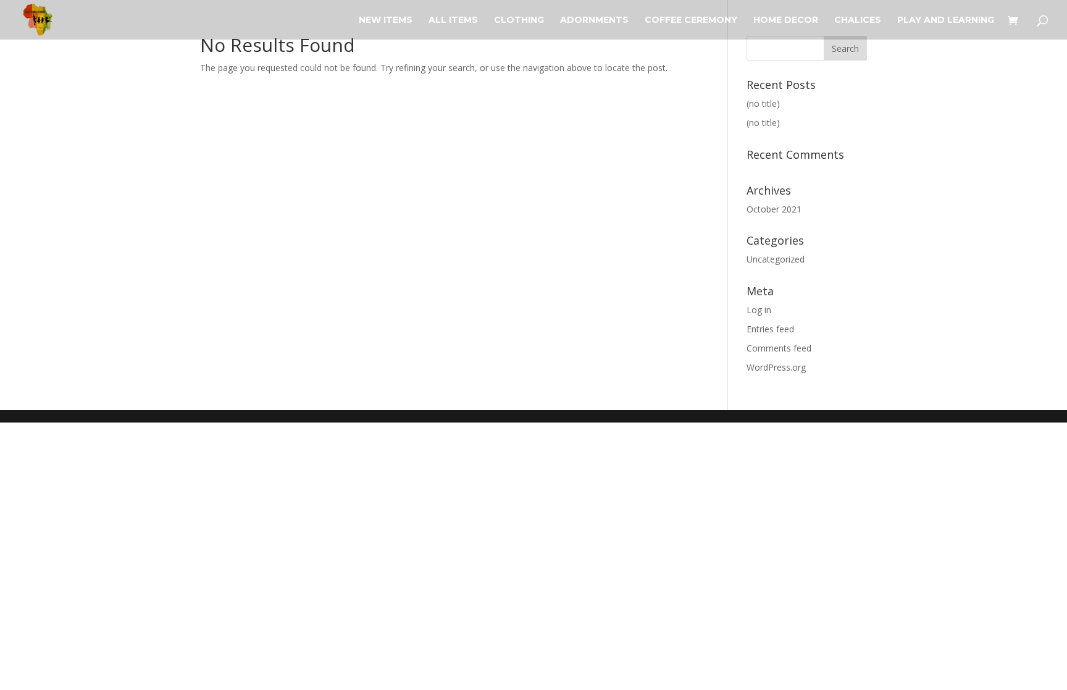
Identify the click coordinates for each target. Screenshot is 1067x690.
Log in (759, 310)
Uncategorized (776, 259)
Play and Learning (945, 20)
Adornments (594, 20)
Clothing (519, 20)
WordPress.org (776, 367)
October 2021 (774, 209)
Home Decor (785, 20)
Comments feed (779, 348)
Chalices (857, 20)
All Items (453, 20)
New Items (385, 20)
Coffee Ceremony (691, 20)
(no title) (763, 103)
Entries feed (770, 329)
